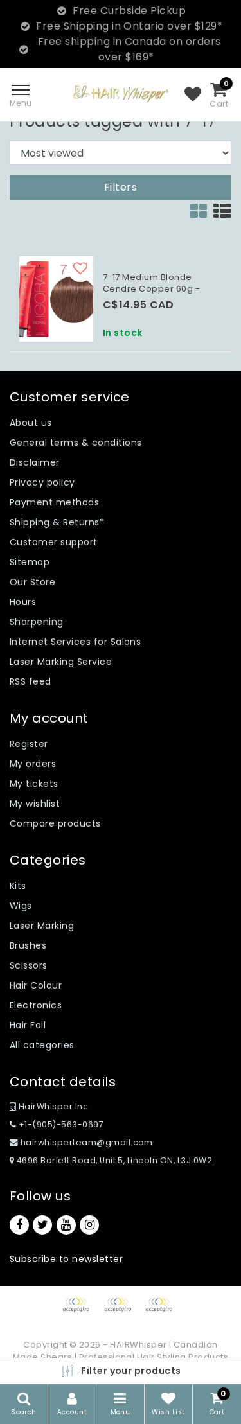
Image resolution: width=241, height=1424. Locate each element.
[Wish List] (192, 95)
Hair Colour (36, 985)
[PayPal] (80, 1311)
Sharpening (37, 621)
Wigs (21, 905)
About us (31, 422)
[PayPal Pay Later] (162, 1311)
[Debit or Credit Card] (122, 1311)
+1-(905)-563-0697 (59, 1124)
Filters (120, 187)
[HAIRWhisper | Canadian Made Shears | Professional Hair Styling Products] (121, 93)
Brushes (28, 945)
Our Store (32, 582)
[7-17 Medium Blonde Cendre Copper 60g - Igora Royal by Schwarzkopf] (56, 299)
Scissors (29, 965)
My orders (33, 763)
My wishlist (35, 803)
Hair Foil (28, 1025)
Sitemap (29, 562)
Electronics (36, 1005)
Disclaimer (35, 462)
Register (29, 743)
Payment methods (54, 502)
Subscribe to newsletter (66, 1259)
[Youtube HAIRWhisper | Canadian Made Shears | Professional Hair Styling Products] (66, 1225)
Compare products (55, 823)
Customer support (54, 542)
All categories (42, 1045)
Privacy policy (42, 482)
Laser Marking (42, 925)
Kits (18, 885)
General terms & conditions (75, 442)
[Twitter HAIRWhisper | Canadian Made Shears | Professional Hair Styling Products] (42, 1225)
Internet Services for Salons (75, 641)
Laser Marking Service (61, 661)
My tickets (34, 783)
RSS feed (30, 681)
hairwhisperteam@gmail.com (87, 1142)
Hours (23, 601)
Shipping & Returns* (57, 522)
